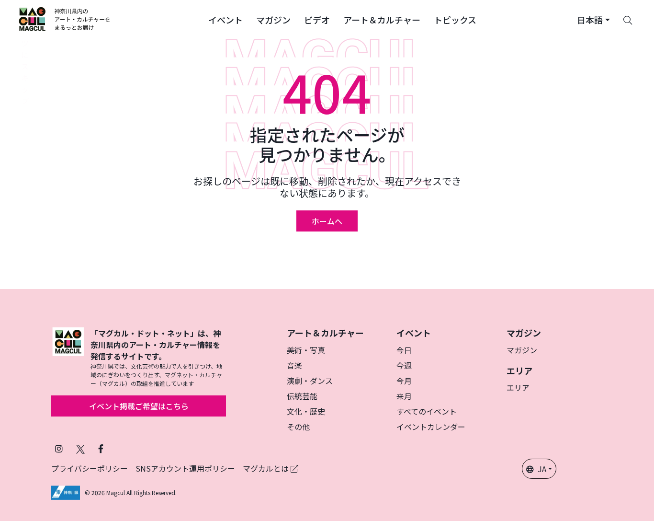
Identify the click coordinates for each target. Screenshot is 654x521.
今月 (404, 380)
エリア (518, 387)
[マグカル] (68, 357)
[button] (225, 19)
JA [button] (542, 469)
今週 (404, 365)
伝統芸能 (302, 396)
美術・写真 (306, 350)
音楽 (294, 365)
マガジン (522, 350)
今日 (404, 350)
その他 (298, 426)
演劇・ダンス (310, 380)
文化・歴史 (306, 411)
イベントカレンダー (430, 426)
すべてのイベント (426, 411)
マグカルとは (267, 468)
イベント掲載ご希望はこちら (139, 406)
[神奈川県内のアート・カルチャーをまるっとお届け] (64, 19)
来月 (404, 396)
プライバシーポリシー (89, 468)
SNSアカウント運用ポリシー (185, 468)
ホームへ (327, 221)
